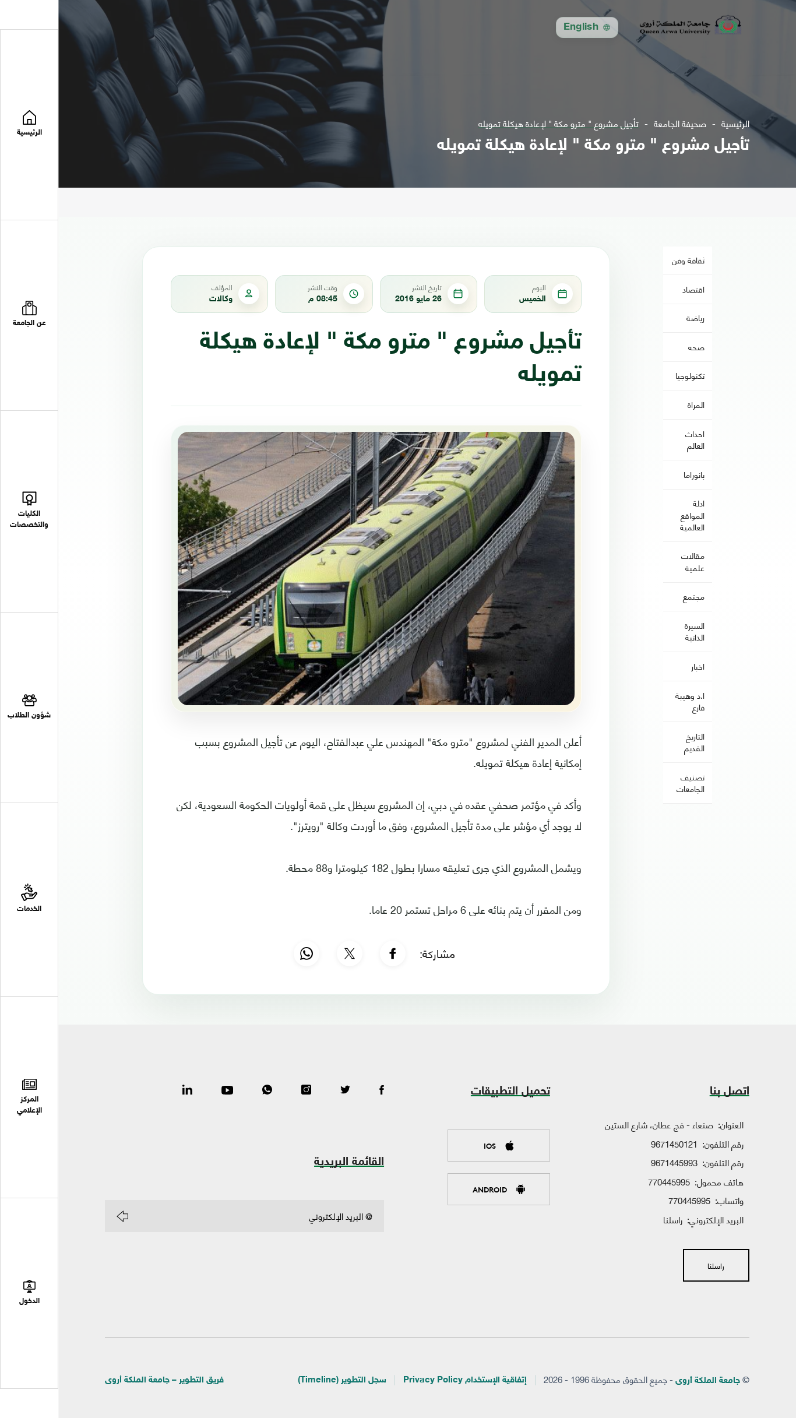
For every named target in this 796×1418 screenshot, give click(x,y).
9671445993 (674, 1162)
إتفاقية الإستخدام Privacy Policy (465, 1380)
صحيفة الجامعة (680, 123)
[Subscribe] (122, 1216)
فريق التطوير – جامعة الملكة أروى (164, 1380)
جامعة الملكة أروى (707, 1381)
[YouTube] (227, 1090)
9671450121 (674, 1143)
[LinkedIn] (187, 1090)
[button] (29, 315)
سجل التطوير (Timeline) (342, 1380)
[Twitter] (345, 1090)
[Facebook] (393, 953)
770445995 (669, 1181)
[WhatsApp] (306, 953)
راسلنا (672, 1219)
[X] (349, 953)
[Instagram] (306, 1090)
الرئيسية (735, 123)
